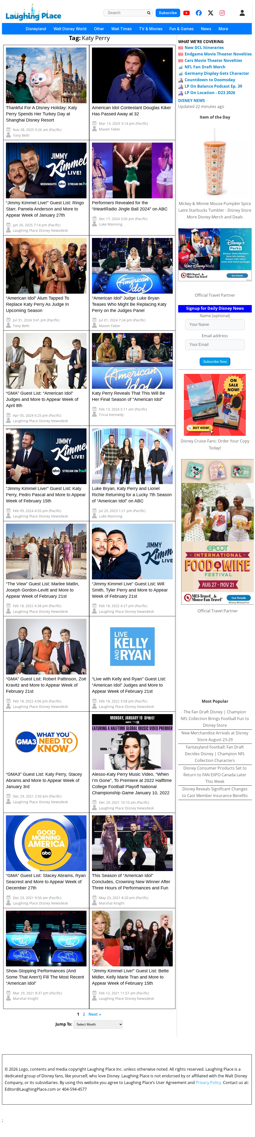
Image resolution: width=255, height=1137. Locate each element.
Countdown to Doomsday (210, 79)
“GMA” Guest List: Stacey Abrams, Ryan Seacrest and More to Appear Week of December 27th (46, 881)
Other (99, 28)
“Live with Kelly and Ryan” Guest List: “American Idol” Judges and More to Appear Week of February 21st (129, 685)
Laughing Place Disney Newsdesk (40, 230)
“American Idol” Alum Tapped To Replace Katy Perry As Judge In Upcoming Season (37, 304)
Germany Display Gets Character (217, 73)
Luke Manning (110, 224)
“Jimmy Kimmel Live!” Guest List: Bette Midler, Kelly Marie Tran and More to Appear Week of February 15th (130, 977)
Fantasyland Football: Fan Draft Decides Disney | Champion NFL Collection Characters (215, 753)
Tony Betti (21, 135)
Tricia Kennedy (111, 414)
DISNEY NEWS (191, 100)
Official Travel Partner (215, 295)
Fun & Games (182, 28)
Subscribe (168, 13)
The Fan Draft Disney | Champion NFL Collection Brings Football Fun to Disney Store (215, 718)
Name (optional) (215, 315)
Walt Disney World (70, 28)
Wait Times (121, 28)
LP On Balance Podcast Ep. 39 (213, 86)
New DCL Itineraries (204, 47)
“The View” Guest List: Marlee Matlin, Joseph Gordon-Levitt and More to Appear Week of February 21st (42, 590)
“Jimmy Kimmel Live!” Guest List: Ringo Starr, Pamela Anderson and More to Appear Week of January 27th (45, 209)
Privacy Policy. (209, 1082)
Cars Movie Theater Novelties (213, 60)
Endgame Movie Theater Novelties (218, 54)
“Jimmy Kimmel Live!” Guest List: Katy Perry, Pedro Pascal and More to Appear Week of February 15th (46, 494)
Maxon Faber (109, 129)
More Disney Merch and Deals (215, 217)
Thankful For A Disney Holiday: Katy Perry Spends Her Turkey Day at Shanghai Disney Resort (41, 114)
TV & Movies (150, 28)
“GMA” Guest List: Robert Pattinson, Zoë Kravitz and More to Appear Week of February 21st (46, 685)
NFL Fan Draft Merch (205, 67)
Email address (215, 335)
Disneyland (36, 28)
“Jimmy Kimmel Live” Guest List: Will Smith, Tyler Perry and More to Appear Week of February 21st (130, 590)
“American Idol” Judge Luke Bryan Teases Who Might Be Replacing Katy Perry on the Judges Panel (129, 304)
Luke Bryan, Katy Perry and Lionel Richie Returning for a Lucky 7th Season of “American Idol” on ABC (132, 494)
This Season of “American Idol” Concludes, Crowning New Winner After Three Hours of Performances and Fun (131, 881)
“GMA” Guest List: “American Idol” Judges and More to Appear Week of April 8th (42, 399)
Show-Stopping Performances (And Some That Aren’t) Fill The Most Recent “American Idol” (45, 977)
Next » (94, 1014)
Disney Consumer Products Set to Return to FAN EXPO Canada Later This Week (215, 774)
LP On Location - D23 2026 (210, 92)
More (223, 28)
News (206, 28)
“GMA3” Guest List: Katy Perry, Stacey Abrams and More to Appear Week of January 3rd (44, 780)
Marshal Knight (111, 903)
